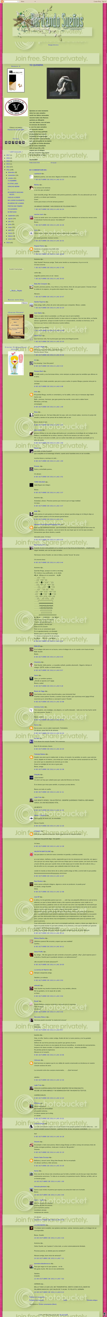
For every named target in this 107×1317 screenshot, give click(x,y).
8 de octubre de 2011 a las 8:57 (48, 670)
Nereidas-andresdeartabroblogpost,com (47, 524)
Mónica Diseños (39, 938)
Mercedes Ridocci (40, 1017)
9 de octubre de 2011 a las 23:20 (49, 1166)
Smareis (37, 1141)
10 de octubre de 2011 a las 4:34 (49, 1238)
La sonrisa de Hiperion (41, 970)
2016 (8, 158)
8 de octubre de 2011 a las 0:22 (48, 366)
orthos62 (37, 985)
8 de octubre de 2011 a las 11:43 (49, 810)
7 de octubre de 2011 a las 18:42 (49, 278)
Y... (9, 189)
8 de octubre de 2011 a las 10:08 (49, 702)
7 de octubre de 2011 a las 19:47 (49, 297)
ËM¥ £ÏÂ (37, 646)
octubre (11, 178)
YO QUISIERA (12, 209)
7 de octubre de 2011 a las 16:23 (49, 179)
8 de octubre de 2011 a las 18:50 (49, 964)
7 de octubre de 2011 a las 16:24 (49, 209)
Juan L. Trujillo (39, 1200)
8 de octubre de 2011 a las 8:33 (48, 657)
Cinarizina (37, 662)
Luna (36, 230)
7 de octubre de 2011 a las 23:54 (49, 355)
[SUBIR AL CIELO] (104, 1314)
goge (36, 511)
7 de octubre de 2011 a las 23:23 (49, 341)
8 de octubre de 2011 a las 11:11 (49, 792)
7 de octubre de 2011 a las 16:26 (49, 225)
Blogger (64, 1315)
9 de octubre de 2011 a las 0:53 (48, 980)
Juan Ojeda (38, 313)
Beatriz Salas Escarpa (41, 1157)
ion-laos (36, 738)
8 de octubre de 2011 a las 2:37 (48, 492)
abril (9, 230)
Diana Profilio (38, 951)
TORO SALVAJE (39, 482)
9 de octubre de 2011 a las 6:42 (48, 1012)
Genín (36, 675)
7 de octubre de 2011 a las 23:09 (49, 330)
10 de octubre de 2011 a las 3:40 (49, 1195)
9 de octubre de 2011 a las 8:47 (48, 1030)
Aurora (36, 725)
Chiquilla (37, 774)
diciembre (11, 172)
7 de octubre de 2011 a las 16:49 (49, 254)
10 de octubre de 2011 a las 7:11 (49, 1258)
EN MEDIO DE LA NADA (16, 203)
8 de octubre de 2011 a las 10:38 (49, 769)
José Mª (36, 897)
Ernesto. (37, 466)
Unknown (37, 831)
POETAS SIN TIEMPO (15, 206)
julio (9, 221)
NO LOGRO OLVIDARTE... (16, 200)
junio (10, 224)
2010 (8, 242)
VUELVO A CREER (14, 197)
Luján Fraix (38, 797)
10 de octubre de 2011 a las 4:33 (49, 1220)
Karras (36, 1171)
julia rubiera (38, 430)
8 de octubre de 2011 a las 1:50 (48, 443)
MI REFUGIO (12, 212)
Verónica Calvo (39, 707)
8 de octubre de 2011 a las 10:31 (49, 720)
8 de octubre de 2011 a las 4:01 (48, 519)
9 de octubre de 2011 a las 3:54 (48, 996)
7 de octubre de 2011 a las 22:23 (49, 308)
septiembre (12, 215)
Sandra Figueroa (39, 302)
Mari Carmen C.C (40, 545)
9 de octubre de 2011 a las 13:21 (49, 1118)
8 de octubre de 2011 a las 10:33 (49, 749)
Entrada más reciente (36, 1300)
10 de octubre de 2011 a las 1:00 (49, 1181)
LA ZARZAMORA (39, 1225)
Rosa (36, 412)
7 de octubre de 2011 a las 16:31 (49, 241)
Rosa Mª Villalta (39, 347)
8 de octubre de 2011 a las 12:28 (49, 846)
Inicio (65, 1300)
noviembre (12, 175)
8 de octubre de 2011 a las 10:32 (49, 733)
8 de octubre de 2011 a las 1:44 (48, 425)
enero (10, 239)
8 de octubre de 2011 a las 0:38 (48, 386)
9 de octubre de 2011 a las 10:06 (49, 1055)
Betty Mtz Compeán (40, 284)
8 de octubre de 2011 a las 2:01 (48, 477)
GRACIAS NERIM (13, 186)
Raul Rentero (38, 881)
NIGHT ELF (38, 335)
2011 (8, 170)
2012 (8, 167)
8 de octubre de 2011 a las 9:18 (48, 686)
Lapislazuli (37, 173)
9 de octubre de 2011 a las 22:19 (49, 1152)
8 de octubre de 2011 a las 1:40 (48, 407)
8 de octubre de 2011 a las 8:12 (48, 641)
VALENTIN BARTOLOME (42, 851)
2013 (8, 164)
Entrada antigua (92, 1300)
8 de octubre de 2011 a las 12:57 (49, 876)
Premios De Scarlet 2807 (16, 129)
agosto (10, 218)
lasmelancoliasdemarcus (42, 1263)
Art (35, 360)
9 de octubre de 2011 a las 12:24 (49, 1080)
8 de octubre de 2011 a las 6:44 (48, 562)
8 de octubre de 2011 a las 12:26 (49, 826)
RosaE (36, 1001)
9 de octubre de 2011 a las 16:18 (49, 1136)
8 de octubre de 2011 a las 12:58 (49, 892)
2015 (8, 161)
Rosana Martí (38, 371)
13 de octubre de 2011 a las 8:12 (49, 1292)
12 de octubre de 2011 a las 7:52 (49, 1279)
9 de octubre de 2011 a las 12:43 (49, 1098)
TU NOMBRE (12, 180)
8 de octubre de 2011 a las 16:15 (49, 933)
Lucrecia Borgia (39, 1123)
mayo (10, 227)
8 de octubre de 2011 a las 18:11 (49, 946)
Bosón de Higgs (39, 691)
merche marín (38, 214)
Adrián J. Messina (40, 815)
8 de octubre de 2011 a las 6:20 (48, 539)
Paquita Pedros (39, 246)
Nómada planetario (40, 1186)
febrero (10, 236)
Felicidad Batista (39, 754)
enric (35, 391)
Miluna (36, 448)
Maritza (36, 185)
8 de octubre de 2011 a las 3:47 (48, 506)
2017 (8, 155)
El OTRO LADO (13, 183)
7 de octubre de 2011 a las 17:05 (49, 267)
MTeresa (37, 1103)
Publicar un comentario (37, 1297)
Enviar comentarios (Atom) (48, 1304)
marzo (10, 233)
